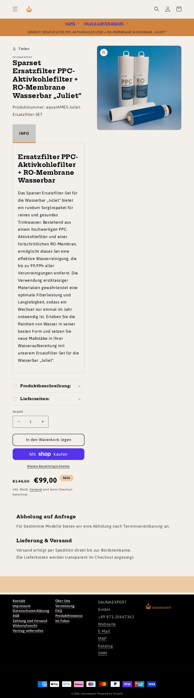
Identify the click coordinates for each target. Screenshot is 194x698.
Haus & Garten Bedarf (104, 23)
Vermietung (65, 606)
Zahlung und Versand (30, 621)
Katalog (105, 645)
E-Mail (104, 631)
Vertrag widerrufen (28, 631)
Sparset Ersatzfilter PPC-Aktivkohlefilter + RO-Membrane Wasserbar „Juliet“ (97, 31)
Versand (36, 489)
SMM (102, 653)
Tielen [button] (24, 49)
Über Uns (62, 601)
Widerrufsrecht (25, 626)
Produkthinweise (69, 616)
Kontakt (19, 601)
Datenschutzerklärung (31, 611)
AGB (16, 616)
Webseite (107, 624)
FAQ (58, 611)
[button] (15, 9)
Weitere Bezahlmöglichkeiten (48, 466)
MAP (102, 638)
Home (70, 23)
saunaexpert (88, 693)
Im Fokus (62, 621)
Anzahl (18, 411)
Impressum (22, 606)
